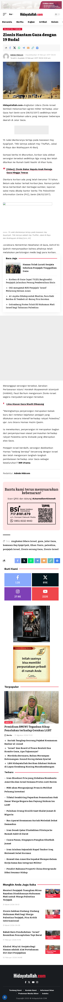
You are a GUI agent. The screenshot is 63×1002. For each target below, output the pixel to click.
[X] (45, 579)
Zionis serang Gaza (32, 549)
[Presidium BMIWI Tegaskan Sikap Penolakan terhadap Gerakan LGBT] (31, 707)
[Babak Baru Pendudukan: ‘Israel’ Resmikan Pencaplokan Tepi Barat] (52, 935)
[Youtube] (45, 593)
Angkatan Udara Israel (24, 541)
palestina (50, 545)
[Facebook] (17, 579)
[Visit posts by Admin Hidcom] (6, 56)
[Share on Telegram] (24, 48)
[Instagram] (17, 593)
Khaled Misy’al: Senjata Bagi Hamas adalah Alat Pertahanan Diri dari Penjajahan (21, 949)
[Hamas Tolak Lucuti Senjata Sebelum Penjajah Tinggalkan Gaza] (13, 267)
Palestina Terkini (12, 29)
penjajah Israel (11, 549)
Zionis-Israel (51, 549)
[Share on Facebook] (10, 48)
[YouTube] (33, 982)
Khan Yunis (36, 545)
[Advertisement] (31, 130)
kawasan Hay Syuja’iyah (16, 545)
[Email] (28, 48)
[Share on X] (14, 48)
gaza (40, 541)
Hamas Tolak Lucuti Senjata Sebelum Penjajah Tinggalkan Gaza (40, 267)
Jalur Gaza (50, 541)
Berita (8, 722)
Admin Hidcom (16, 55)
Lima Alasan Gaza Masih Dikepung (25, 404)
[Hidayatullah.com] (31, 14)
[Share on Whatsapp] (19, 48)
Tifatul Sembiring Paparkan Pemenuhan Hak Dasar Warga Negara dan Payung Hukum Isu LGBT (31, 801)
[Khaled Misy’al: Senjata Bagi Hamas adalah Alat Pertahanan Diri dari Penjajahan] (52, 949)
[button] (5, 14)
